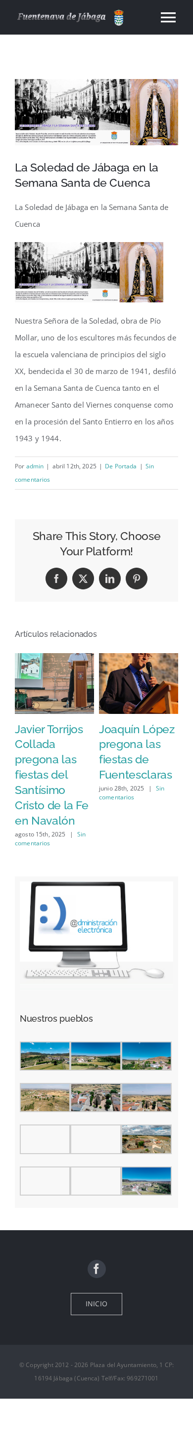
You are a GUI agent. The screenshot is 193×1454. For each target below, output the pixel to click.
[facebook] (97, 1269)
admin (35, 466)
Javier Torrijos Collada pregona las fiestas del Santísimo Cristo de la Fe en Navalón (52, 775)
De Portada (121, 466)
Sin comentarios (131, 792)
